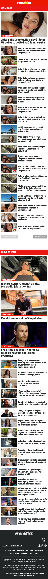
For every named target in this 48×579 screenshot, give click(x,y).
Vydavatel (39, 550)
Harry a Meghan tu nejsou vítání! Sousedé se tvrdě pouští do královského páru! (32, 412)
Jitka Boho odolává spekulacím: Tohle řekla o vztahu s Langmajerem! (32, 207)
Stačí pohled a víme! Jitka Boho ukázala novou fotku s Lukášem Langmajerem (32, 168)
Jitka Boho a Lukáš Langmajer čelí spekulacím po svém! (31, 227)
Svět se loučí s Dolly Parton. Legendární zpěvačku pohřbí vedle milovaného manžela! (30, 432)
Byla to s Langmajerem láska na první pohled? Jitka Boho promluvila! (32, 178)
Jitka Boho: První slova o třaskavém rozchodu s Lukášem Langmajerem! (32, 139)
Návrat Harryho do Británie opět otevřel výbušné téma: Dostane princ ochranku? (32, 501)
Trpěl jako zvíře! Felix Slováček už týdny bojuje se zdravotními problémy (32, 462)
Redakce (20, 550)
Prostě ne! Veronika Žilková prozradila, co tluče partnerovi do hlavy (31, 452)
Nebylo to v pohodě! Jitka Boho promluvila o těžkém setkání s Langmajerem (32, 50)
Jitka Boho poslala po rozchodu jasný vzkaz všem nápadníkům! (32, 70)
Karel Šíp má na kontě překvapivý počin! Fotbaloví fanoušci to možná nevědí (30, 481)
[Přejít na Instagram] (45, 545)
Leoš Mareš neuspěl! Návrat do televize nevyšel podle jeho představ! (20, 353)
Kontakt (29, 550)
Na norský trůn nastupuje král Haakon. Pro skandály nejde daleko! (31, 521)
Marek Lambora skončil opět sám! (22, 318)
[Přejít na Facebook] (39, 545)
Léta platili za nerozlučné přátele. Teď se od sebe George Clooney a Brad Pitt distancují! (32, 393)
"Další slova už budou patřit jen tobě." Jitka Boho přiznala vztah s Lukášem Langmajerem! (32, 188)
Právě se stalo (8, 252)
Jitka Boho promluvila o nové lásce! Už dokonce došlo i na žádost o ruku (23, 41)
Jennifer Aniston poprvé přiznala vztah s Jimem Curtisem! (29, 383)
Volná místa (34, 553)
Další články (39, 237)
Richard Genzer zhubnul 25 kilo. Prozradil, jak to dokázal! (20, 285)
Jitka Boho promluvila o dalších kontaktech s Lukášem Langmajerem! (32, 109)
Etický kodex (10, 550)
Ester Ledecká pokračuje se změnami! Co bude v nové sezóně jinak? (30, 471)
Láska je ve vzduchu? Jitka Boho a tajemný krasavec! (32, 60)
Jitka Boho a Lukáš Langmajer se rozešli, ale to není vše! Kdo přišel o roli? (32, 90)
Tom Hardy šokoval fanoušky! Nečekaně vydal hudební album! (32, 403)
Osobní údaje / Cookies (18, 553)
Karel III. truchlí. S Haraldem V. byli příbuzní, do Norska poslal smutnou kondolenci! (32, 511)
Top (44, 541)
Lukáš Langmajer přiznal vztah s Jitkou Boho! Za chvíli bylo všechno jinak (32, 198)
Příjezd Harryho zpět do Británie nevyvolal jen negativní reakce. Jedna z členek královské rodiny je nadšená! (32, 491)
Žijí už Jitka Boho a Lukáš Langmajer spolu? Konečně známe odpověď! (30, 158)
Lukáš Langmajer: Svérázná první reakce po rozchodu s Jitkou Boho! (30, 129)
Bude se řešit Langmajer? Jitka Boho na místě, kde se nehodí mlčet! (32, 99)
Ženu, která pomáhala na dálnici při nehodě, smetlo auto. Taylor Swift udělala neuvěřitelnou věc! (32, 363)
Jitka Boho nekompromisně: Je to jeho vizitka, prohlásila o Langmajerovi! (31, 80)
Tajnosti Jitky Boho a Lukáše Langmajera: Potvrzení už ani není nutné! (31, 217)
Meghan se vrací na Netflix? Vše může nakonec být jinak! (32, 373)
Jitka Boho (6, 8)
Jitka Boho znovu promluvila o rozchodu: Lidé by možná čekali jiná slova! (32, 119)
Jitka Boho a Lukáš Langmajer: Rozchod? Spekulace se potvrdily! (31, 148)
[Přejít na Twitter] (42, 545)
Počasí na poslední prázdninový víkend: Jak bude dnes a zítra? (32, 442)
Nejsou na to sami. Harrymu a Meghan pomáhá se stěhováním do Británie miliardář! (32, 422)
